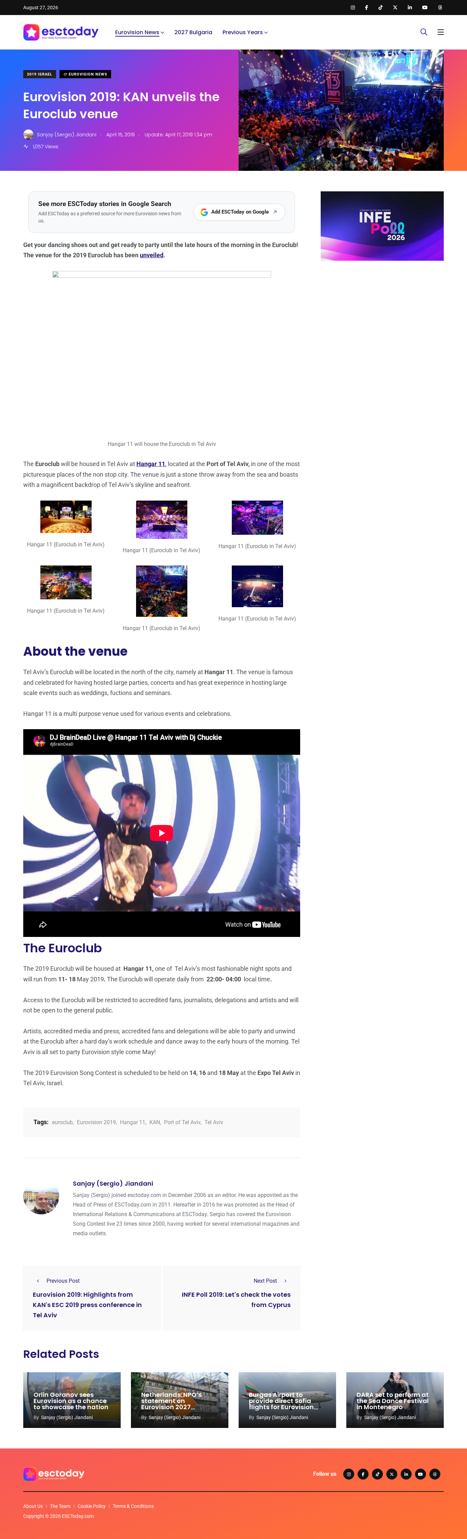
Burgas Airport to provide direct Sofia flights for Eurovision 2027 (281, 1404)
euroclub (62, 1122)
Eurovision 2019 (96, 1122)
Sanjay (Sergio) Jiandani (113, 1183)
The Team (60, 1506)
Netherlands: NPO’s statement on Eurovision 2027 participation (171, 1404)
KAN (154, 1122)
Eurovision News (137, 32)
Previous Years (243, 32)
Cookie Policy (92, 1506)
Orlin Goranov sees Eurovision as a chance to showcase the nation (71, 1401)
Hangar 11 (150, 463)
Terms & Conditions (133, 1506)
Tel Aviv (213, 1122)
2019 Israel (39, 74)
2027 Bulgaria (193, 32)
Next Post (265, 1281)
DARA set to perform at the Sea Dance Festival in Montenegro (393, 1401)
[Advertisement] (382, 319)
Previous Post (63, 1281)
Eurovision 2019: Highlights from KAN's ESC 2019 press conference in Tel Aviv (87, 1304)
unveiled (151, 255)
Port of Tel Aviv (182, 1122)
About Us (33, 1506)
